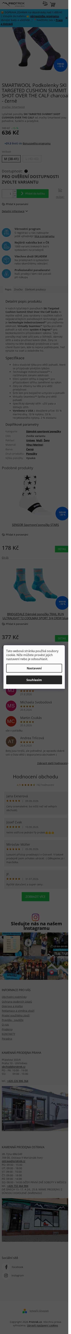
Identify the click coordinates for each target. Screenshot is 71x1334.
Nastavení (34, 668)
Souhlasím (34, 680)
